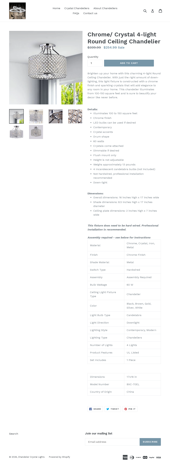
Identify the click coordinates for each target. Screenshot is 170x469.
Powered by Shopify (59, 457)
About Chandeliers (105, 8)
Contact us (90, 13)
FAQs (76, 13)
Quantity (92, 56)
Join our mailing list (98, 433)
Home (56, 8)
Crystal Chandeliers (76, 8)
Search (13, 433)
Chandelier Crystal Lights (31, 457)
